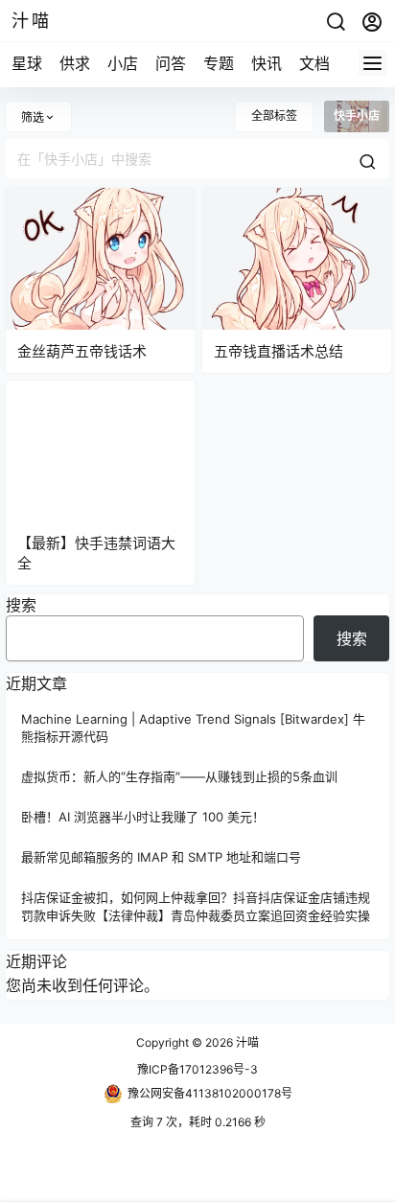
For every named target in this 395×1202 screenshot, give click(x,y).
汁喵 (246, 1042)
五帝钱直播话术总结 (278, 351)
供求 (74, 63)
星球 (27, 63)
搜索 (21, 604)
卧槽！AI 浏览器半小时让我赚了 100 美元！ (143, 816)
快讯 (266, 63)
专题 (218, 63)
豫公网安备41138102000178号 (210, 1093)
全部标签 (274, 115)
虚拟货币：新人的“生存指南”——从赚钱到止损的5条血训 (179, 776)
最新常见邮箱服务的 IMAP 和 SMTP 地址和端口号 (161, 858)
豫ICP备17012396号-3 (197, 1069)
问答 (170, 63)
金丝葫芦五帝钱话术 (82, 351)
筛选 (32, 117)
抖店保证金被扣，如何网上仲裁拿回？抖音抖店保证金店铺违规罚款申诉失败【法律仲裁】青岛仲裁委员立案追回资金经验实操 (195, 906)
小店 (122, 63)
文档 (314, 63)
